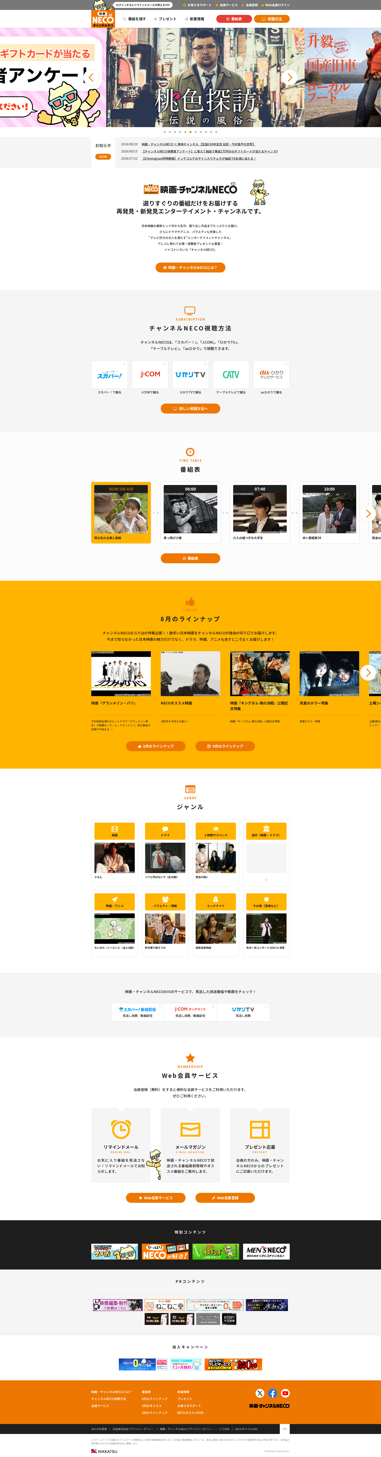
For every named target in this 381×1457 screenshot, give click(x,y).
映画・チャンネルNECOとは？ (192, 267)
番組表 (236, 18)
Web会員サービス (158, 1197)
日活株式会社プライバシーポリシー (133, 1429)
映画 (115, 835)
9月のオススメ (152, 1406)
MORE (103, 156)
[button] (91, 77)
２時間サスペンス (216, 835)
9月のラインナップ (227, 746)
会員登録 (251, 5)
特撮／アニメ (115, 906)
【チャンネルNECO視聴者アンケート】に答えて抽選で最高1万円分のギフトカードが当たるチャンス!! (210, 151)
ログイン (277, 5)
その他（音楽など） (266, 906)
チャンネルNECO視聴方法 (108, 1399)
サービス (229, 5)
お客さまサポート (199, 5)
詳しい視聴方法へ (193, 408)
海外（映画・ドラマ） (266, 835)
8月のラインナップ (158, 746)
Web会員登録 (227, 1197)
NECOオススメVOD (190, 1413)
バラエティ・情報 (165, 906)
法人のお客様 (99, 1429)
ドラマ (165, 835)
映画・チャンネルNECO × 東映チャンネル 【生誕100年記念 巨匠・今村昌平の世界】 (199, 144)
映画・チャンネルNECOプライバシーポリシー (186, 1429)
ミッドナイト (216, 906)
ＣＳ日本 (224, 1429)
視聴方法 (274, 18)
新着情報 (196, 18)
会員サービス (100, 1406)
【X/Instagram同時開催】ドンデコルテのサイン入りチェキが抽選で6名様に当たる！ (199, 158)
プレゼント (167, 18)
